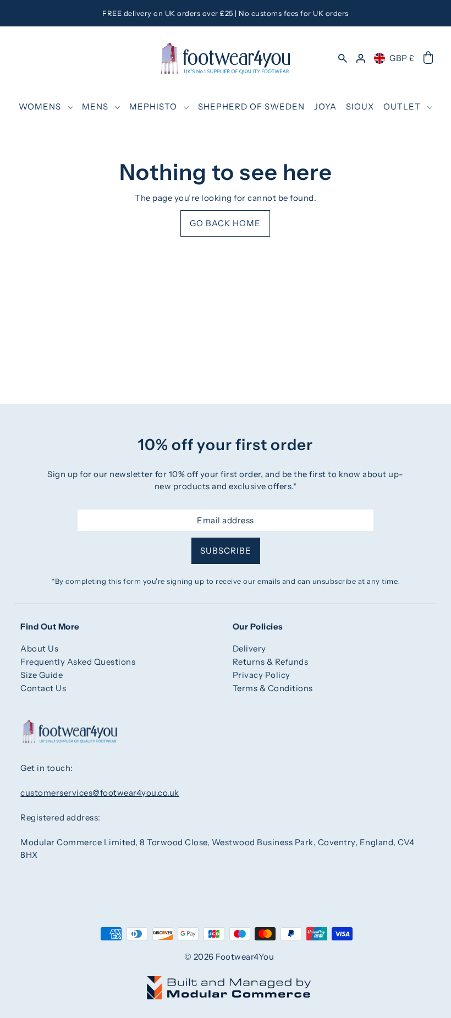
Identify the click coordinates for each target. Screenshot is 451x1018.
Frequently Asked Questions (77, 661)
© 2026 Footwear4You (229, 956)
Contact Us (43, 688)
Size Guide (41, 675)
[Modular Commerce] (228, 981)
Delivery (249, 648)
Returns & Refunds (271, 661)
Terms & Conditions (273, 688)
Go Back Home (225, 223)
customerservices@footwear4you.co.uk (99, 792)
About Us (39, 648)
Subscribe (225, 550)
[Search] (342, 58)
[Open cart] (428, 59)
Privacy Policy (261, 675)
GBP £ (402, 58)
